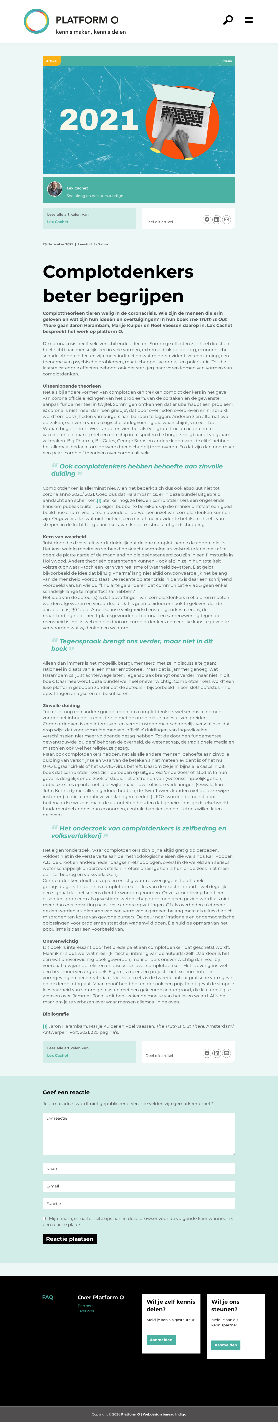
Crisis (227, 61)
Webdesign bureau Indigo (164, 1414)
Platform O (130, 1414)
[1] (99, 500)
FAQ (47, 1297)
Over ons (86, 1311)
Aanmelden (161, 1340)
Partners (85, 1306)
